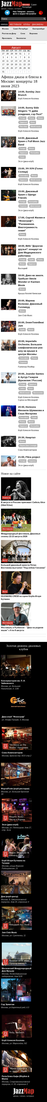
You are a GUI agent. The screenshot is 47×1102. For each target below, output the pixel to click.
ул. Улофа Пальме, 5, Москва (15, 720)
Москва (26, 5)
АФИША (4, 24)
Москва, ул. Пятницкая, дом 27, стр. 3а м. (17, 829)
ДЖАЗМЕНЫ (37, 24)
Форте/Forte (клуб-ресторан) (15, 789)
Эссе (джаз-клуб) (10, 825)
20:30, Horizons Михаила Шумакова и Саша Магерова (31, 410)
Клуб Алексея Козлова (13, 1040)
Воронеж (33, 33)
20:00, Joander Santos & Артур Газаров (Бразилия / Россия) (31, 377)
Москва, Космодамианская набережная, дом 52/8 (14, 975)
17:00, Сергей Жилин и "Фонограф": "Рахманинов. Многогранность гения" (31, 224)
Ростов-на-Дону (9, 33)
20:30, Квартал (26, 437)
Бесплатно (21, 38)
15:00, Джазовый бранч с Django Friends (28, 194)
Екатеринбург (39, 29)
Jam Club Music (9, 932)
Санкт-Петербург (20, 29)
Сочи (23, 33)
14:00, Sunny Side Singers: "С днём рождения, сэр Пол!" (30, 110)
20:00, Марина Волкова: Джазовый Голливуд (30, 303)
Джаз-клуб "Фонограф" (13, 717)
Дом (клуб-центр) (9, 896)
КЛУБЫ (26, 24)
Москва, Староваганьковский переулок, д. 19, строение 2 (16, 1083)
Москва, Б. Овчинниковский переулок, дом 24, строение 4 (15, 900)
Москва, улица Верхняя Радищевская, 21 (13, 867)
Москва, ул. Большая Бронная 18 (15, 793)
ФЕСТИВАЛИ (15, 24)
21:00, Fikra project (29, 457)
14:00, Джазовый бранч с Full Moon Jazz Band (31, 141)
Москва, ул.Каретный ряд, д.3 (15, 1007)
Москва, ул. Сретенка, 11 (14, 935)
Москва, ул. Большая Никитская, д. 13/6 (10, 687)
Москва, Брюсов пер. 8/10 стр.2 (16, 756)
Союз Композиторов (12, 753)
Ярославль (7, 38)
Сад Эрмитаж (7, 1004)
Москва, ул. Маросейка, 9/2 (14, 1043)
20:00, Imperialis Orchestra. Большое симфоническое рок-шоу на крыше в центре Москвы (30, 348)
